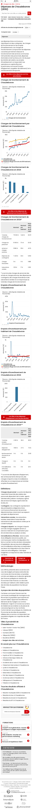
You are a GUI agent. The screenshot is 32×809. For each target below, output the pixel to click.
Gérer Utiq (16, 785)
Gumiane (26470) (8, 632)
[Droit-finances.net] (23, 800)
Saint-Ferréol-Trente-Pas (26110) (14, 627)
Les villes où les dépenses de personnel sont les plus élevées (17, 212)
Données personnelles (22, 783)
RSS (30, 785)
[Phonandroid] (23, 807)
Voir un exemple (25, 714)
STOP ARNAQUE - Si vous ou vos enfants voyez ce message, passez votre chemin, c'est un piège (15, 753)
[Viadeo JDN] (23, 803)
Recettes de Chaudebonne (9, 560)
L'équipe (16, 781)
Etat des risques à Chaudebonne (13, 675)
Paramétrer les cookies (7, 785)
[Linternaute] (8, 800)
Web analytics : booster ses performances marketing (11, 735)
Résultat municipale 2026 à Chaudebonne (16, 692)
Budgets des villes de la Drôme (13, 640)
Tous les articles (24, 785)
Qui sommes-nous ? (7, 781)
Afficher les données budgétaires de (12, 27)
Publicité (28, 781)
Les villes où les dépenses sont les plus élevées (17, 75)
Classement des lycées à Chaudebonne (16, 665)
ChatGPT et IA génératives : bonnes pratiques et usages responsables (14, 728)
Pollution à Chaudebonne (11, 683)
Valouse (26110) (8, 630)
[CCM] (23, 796)
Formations (8, 722)
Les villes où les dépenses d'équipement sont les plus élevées (17, 417)
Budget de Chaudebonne (22, 560)
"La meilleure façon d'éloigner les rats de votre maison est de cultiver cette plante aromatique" (15, 770)
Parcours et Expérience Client (12, 741)
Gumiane (3, 19)
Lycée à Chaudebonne (10, 667)
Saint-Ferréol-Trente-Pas (15, 17)
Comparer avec (6, 32)
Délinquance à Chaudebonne (12, 680)
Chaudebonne (7, 647)
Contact (6, 783)
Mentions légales (15, 786)
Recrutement (12, 783)
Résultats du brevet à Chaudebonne (14, 698)
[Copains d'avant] (8, 803)
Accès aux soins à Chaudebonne (13, 678)
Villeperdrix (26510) (9, 635)
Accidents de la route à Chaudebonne (15, 662)
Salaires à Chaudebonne (11, 650)
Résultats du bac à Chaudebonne (14, 695)
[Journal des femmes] (8, 796)
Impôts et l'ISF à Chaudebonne (13, 655)
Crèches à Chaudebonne (11, 670)
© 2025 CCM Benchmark (16, 788)
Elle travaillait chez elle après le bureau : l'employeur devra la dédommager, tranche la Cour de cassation (15, 759)
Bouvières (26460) (9, 637)
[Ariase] (8, 807)
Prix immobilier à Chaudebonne (13, 652)
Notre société (22, 781)
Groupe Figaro (24, 786)
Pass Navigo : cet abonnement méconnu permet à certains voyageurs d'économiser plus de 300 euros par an (15, 765)
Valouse (26, 17)
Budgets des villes (9, 4)
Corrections (7, 786)
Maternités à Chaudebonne (12, 672)
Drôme (18, 4)
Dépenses (5, 36)
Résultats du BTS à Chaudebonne (13, 700)
